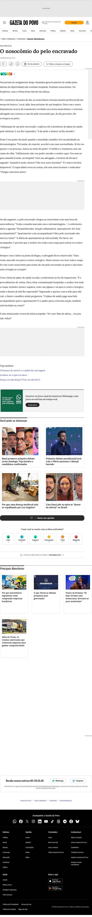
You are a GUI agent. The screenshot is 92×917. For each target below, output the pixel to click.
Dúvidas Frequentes (9, 890)
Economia (82, 31)
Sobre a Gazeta (76, 837)
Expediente (75, 847)
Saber (33, 31)
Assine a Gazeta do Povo (79, 857)
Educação (6, 857)
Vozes (24, 31)
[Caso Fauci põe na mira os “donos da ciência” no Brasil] (64, 487)
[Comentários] (3, 64)
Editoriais (42, 31)
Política (53, 31)
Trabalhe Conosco (77, 852)
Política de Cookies (9, 909)
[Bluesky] (77, 821)
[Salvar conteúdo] (17, 64)
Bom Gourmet (53, 842)
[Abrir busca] (43, 22)
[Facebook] (21, 821)
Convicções (29, 847)
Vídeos (5, 867)
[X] (27, 821)
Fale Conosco (7, 895)
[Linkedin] (40, 821)
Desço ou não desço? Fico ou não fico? (20, 379)
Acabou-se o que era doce (13, 375)
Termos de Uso (26, 904)
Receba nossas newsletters (76, 863)
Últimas (15, 31)
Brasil (5, 842)
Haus (50, 837)
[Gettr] (71, 821)
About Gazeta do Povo (79, 842)
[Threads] (58, 821)
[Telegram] (65, 821)
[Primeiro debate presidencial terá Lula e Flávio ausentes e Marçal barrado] (64, 441)
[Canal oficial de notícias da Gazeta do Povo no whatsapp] (14, 821)
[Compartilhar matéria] (11, 64)
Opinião (28, 842)
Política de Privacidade (10, 904)
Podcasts (6, 862)
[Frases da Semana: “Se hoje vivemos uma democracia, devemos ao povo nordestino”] (78, 582)
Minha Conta (7, 885)
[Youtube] (46, 821)
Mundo (5, 847)
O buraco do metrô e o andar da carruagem (22, 370)
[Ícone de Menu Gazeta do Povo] (4, 22)
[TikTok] (52, 821)
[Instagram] (33, 821)
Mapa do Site (22, 909)
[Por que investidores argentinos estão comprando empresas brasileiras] (14, 582)
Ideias (72, 31)
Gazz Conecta (53, 847)
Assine (5, 880)
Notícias (5, 31)
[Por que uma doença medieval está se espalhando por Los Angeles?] (20, 487)
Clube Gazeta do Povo (56, 852)
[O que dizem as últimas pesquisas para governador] (46, 582)
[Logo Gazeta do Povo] (24, 22)
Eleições (63, 31)
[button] (42, 556)
